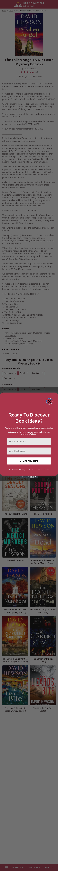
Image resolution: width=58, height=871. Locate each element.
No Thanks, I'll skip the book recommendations (29, 470)
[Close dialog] (49, 401)
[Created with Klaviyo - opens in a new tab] (29, 477)
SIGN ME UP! (29, 460)
